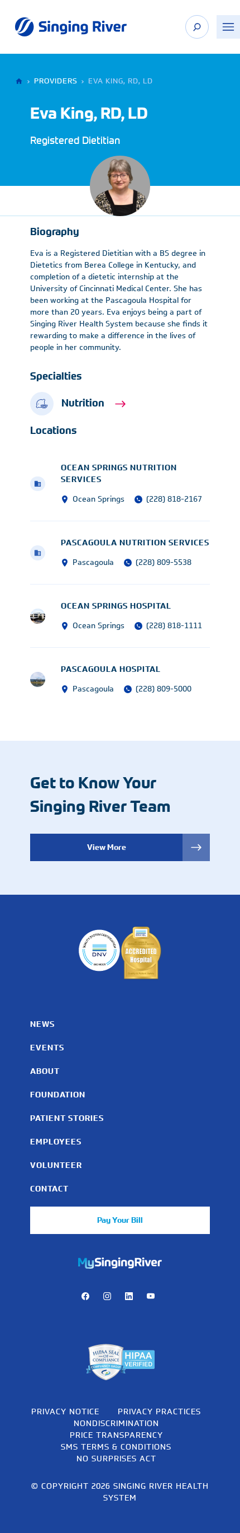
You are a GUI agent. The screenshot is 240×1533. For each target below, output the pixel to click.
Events (47, 1048)
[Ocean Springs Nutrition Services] (45, 484)
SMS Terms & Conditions (116, 1446)
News (42, 1024)
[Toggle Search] (197, 27)
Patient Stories (67, 1118)
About (45, 1071)
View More (106, 847)
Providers (55, 81)
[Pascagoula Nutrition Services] (45, 552)
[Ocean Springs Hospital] (45, 616)
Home (20, 81)
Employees (55, 1142)
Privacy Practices (159, 1411)
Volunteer (56, 1165)
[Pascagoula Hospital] (45, 679)
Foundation (57, 1095)
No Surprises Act (116, 1458)
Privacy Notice (65, 1411)
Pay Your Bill (120, 1220)
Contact (49, 1189)
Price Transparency (116, 1434)
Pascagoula (93, 562)
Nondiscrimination (116, 1423)
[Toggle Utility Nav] (228, 27)
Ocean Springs (98, 499)
